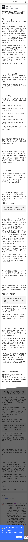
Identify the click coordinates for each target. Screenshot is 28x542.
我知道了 (19, 537)
